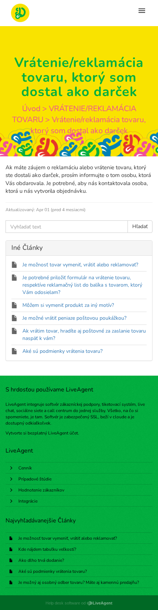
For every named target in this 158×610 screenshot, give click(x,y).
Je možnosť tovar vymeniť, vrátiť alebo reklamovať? (67, 538)
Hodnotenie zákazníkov (41, 490)
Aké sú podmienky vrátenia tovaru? (52, 571)
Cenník (25, 468)
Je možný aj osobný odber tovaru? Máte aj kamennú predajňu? (78, 582)
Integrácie (27, 501)
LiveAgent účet (63, 433)
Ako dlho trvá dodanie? (41, 560)
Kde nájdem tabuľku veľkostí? (47, 549)
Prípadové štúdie (34, 479)
